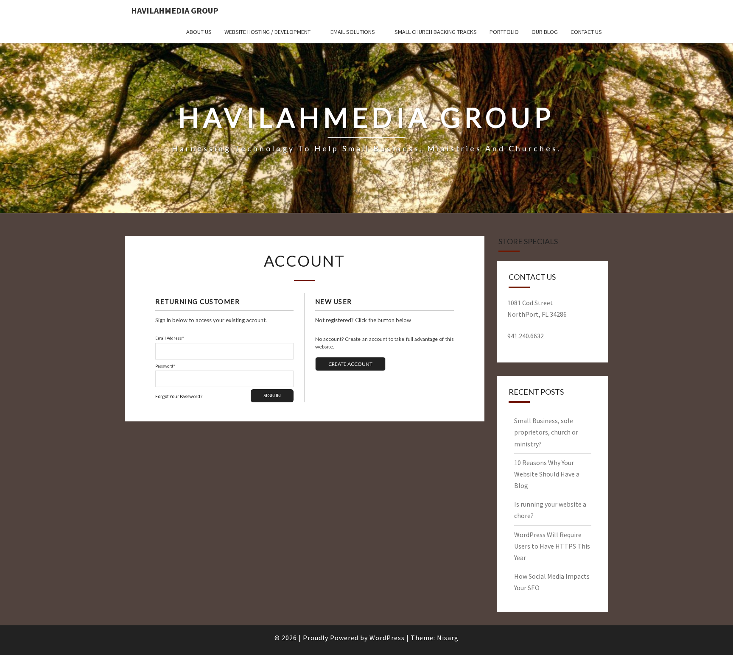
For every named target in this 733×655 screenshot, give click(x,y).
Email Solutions (352, 32)
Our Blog (545, 32)
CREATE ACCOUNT (350, 364)
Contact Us (586, 32)
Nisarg (448, 637)
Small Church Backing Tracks (435, 32)
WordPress (387, 637)
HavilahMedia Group (174, 10)
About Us (199, 32)
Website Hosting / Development (267, 32)
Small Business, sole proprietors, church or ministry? (546, 432)
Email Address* (169, 338)
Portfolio (504, 32)
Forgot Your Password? (178, 396)
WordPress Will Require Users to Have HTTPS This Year (552, 546)
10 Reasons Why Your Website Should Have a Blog (546, 474)
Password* (165, 366)
